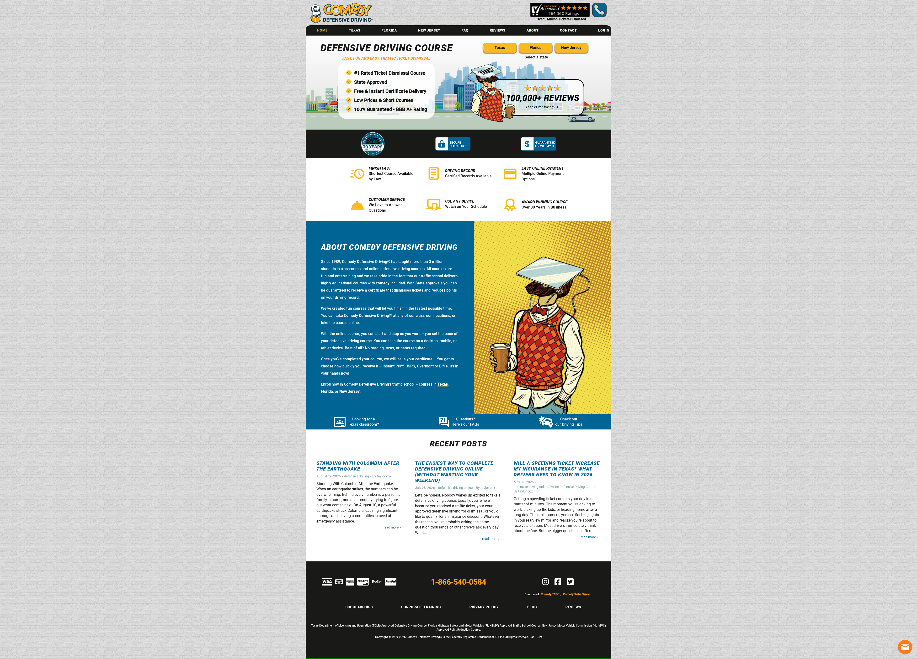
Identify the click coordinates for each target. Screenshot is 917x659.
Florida (389, 30)
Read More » (392, 527)
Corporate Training (421, 607)
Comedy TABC (550, 594)
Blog (532, 607)
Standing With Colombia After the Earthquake (358, 466)
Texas (354, 30)
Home (322, 30)
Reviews (497, 30)
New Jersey (429, 30)
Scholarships (359, 607)
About (533, 30)
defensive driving (356, 476)
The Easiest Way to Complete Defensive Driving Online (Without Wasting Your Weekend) (454, 471)
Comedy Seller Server (576, 594)
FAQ (465, 30)
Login (603, 30)
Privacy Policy (484, 607)
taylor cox (384, 476)
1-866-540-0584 (458, 581)
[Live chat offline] (905, 647)
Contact (568, 30)
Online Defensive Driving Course (572, 487)
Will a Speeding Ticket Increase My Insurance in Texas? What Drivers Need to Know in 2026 (557, 468)
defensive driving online (455, 488)
